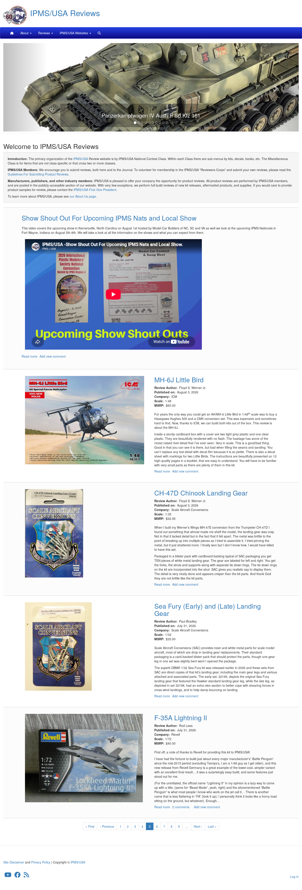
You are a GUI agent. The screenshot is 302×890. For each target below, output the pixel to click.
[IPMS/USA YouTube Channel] (7, 875)
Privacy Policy (40, 862)
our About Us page (83, 196)
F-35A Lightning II (180, 717)
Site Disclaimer (13, 862)
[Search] (99, 32)
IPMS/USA (80, 158)
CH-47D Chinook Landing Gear (201, 492)
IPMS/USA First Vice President (95, 189)
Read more (29, 356)
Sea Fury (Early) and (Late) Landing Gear (207, 609)
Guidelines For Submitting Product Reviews (38, 174)
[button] (25, 87)
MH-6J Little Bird (179, 379)
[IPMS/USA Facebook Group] (17, 875)
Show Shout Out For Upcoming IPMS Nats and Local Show (109, 218)
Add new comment (53, 356)
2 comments (180, 807)
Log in (294, 876)
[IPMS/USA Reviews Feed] (26, 875)
